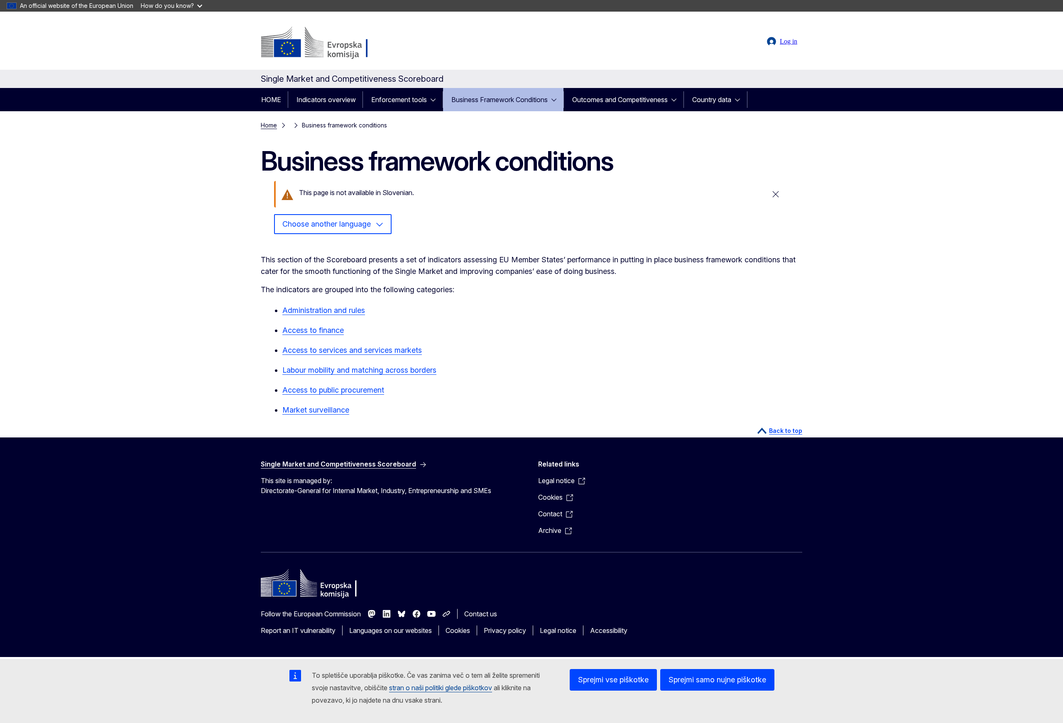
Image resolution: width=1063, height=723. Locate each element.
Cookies (458, 630)
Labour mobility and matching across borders (359, 370)
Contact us (480, 614)
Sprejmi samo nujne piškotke (717, 679)
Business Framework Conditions (499, 99)
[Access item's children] (436, 99)
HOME (271, 99)
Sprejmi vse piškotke (613, 679)
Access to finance (313, 330)
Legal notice (558, 630)
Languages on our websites (390, 630)
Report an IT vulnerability (298, 630)
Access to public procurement (333, 390)
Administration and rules (323, 310)
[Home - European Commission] (328, 43)
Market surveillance (315, 409)
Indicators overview (326, 99)
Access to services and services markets (352, 350)
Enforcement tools (399, 99)
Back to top (785, 430)
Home (269, 125)
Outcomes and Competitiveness (620, 99)
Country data (711, 99)
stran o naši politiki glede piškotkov (440, 688)
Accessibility (608, 630)
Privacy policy (505, 630)
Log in (788, 41)
